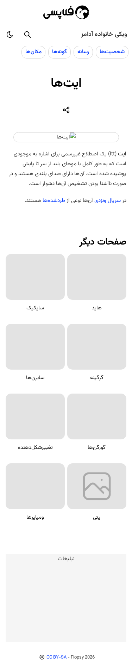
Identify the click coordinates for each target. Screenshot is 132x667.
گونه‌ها (59, 52)
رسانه (83, 52)
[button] (27, 34)
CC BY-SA (56, 657)
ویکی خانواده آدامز (104, 34)
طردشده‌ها (54, 200)
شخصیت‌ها (112, 52)
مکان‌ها (33, 52)
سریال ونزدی (107, 200)
